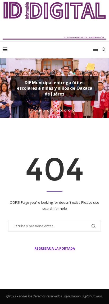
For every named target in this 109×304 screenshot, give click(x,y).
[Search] (103, 49)
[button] (7, 88)
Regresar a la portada (54, 248)
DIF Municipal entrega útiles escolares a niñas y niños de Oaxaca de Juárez (54, 88)
